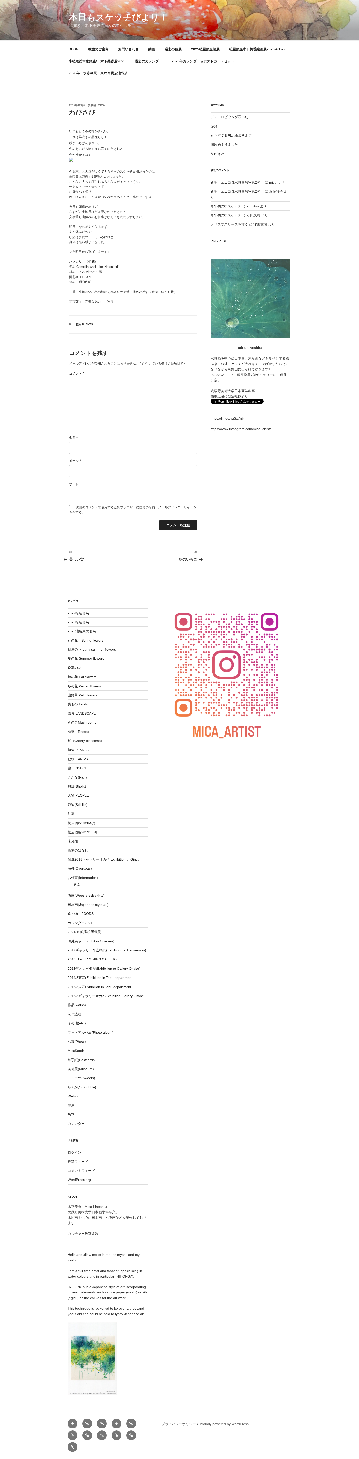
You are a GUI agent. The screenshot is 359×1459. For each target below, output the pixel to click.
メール (75, 461)
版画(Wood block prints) (86, 895)
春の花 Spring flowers (85, 640)
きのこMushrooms (82, 722)
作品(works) (77, 1005)
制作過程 (74, 1014)
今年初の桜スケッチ (226, 206)
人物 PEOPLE (78, 795)
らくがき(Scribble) (82, 1087)
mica (101, 105)
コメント (76, 373)
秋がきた (217, 154)
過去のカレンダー (148, 61)
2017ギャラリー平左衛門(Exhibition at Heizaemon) (107, 950)
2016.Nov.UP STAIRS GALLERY (92, 959)
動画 (151, 49)
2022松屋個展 (78, 613)
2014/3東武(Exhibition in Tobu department (100, 978)
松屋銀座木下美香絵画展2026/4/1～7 (257, 49)
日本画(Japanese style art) (88, 905)
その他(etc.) (77, 1023)
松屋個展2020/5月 (81, 823)
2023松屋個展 (78, 622)
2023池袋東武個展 (82, 631)
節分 (214, 126)
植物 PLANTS (84, 324)
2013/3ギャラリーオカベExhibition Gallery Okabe (106, 996)
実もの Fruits (78, 704)
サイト (74, 484)
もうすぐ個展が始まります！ (233, 135)
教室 (77, 885)
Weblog (73, 1096)
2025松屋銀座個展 (205, 49)
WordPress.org (79, 1180)
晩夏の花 (74, 668)
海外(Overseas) (80, 868)
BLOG (74, 49)
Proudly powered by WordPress (224, 1424)
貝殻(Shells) (77, 786)
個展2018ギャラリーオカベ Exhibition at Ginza (103, 859)
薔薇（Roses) (78, 732)
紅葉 (71, 814)
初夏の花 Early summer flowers (92, 649)
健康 (71, 1105)
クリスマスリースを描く (229, 224)
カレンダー (76, 1124)
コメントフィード (81, 1171)
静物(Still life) (78, 805)
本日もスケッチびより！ (118, 17)
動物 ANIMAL (79, 759)
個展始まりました (224, 144)
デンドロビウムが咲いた (229, 117)
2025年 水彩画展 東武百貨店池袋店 (98, 73)
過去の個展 (173, 49)
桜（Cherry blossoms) (85, 741)
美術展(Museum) (81, 1069)
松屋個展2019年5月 (83, 832)
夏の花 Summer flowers (86, 658)
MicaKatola (76, 1051)
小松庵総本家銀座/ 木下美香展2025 (97, 61)
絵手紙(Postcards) (82, 1060)
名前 (73, 437)
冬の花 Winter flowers (84, 686)
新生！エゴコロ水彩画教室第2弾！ (237, 182)
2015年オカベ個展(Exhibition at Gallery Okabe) (104, 968)
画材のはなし (78, 850)
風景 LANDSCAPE (82, 713)
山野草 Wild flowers (82, 695)
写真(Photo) (77, 1041)
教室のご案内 (98, 49)
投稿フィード (78, 1162)
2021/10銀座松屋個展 (84, 932)
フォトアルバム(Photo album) (91, 1032)
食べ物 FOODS (81, 914)
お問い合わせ (128, 49)
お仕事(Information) (83, 878)
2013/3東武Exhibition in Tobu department (99, 987)
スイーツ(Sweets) (81, 1078)
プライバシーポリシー (179, 1424)
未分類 (73, 841)
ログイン (74, 1152)
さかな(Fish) (77, 777)
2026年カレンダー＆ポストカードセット (203, 61)
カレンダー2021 (80, 923)
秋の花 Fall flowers (82, 677)
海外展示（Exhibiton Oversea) (91, 941)
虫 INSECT (77, 768)
